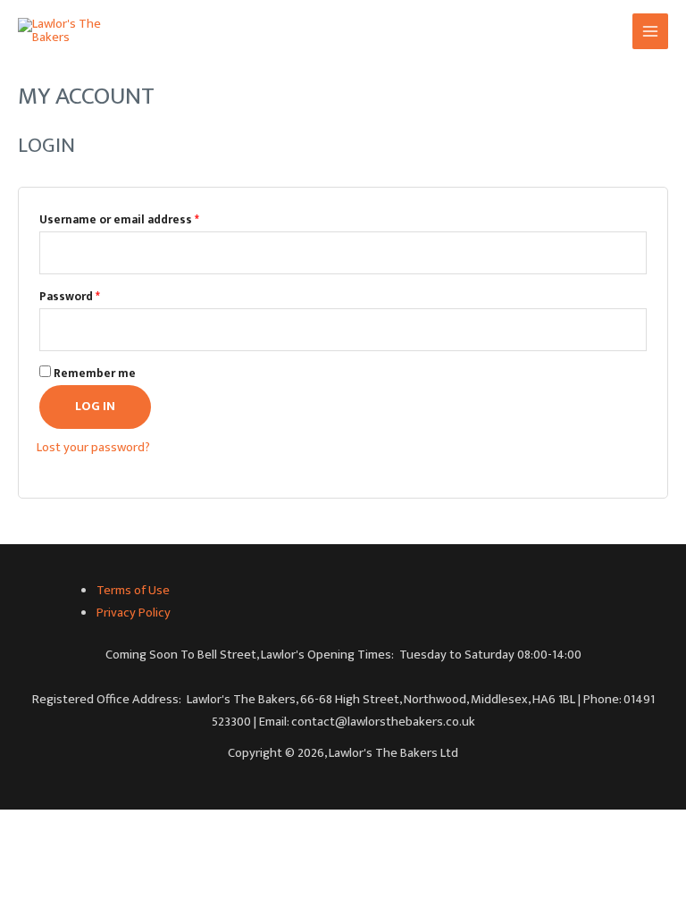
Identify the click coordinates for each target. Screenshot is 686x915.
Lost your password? (93, 447)
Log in (95, 406)
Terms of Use (133, 590)
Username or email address (119, 220)
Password (69, 296)
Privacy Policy (133, 613)
